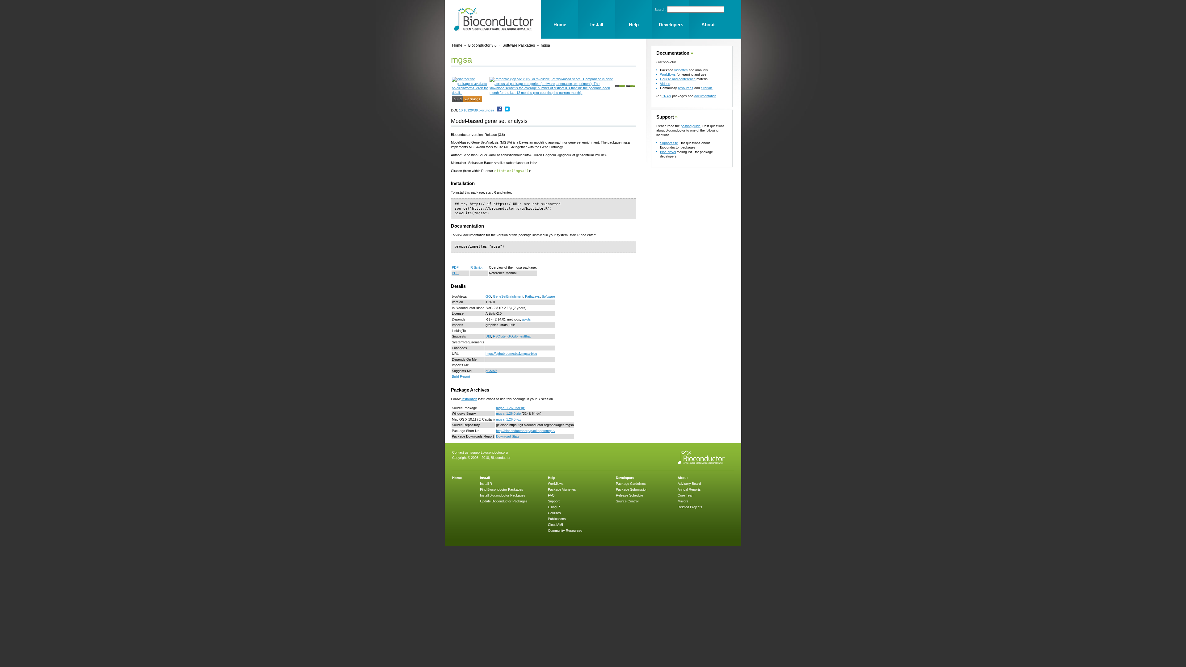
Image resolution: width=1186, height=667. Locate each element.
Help (551, 478)
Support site (669, 143)
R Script (476, 267)
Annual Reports (689, 489)
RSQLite (499, 336)
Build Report (461, 376)
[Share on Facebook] (499, 110)
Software (548, 296)
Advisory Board (689, 483)
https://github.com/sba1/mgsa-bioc (511, 353)
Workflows (668, 74)
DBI (488, 336)
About (683, 478)
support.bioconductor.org (489, 452)
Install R (486, 483)
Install (485, 478)
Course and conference (678, 79)
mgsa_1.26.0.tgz (508, 419)
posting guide (690, 126)
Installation (469, 399)
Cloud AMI (555, 524)
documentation (705, 96)
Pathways (532, 296)
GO (488, 296)
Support (665, 117)
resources (685, 88)
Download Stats (507, 436)
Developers (625, 478)
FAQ (551, 495)
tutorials (707, 88)
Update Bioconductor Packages (504, 501)
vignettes (681, 70)
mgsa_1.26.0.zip (508, 413)
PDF (455, 267)
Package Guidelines (631, 483)
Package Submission (631, 489)
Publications (557, 519)
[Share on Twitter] (507, 110)
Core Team (686, 495)
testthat (525, 336)
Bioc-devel (668, 152)
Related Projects (690, 507)
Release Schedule (629, 495)
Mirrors (683, 501)
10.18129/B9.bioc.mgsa (476, 110)
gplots (526, 319)
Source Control (627, 501)
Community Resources (565, 530)
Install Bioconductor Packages (502, 495)
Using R (554, 507)
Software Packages (519, 45)
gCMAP (491, 371)
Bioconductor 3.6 (482, 45)
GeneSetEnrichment (508, 296)
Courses (554, 513)
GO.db (512, 336)
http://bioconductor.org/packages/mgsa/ (525, 431)
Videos (665, 84)
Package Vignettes (562, 489)
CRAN (666, 96)
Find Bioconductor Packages (501, 489)
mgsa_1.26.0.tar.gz (510, 408)
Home (457, 45)
